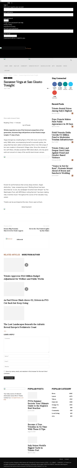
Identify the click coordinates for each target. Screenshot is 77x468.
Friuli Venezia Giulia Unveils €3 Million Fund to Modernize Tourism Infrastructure (62, 136)
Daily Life (16, 66)
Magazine (59, 66)
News (10, 66)
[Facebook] (8, 3)
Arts (53, 66)
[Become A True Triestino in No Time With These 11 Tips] (38, 418)
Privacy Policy (8, 24)
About (61, 459)
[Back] (11, 3)
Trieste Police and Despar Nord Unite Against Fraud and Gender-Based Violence (60, 153)
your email (7, 34)
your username (8, 12)
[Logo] (16, 59)
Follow (60, 82)
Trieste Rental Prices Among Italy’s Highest (62, 109)
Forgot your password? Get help (13, 22)
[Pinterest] (14, 217)
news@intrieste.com (17, 397)
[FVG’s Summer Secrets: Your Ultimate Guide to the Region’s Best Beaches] (38, 395)
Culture (15, 75)
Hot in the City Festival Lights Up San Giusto (39, 230)
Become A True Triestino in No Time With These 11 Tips (37, 426)
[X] (10, 217)
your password (8, 18)
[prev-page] (4, 331)
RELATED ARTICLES (12, 255)
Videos (65, 66)
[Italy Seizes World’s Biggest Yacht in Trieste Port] (38, 439)
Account (7, 70)
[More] (23, 217)
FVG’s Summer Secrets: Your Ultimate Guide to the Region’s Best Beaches (38, 404)
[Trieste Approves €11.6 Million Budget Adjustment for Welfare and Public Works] (26, 265)
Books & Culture (45, 66)
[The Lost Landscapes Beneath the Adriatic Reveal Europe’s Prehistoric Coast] (26, 313)
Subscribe (55, 90)
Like (54, 82)
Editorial (20, 239)
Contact (67, 459)
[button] (71, 60)
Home (6, 66)
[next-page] (5, 331)
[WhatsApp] (18, 217)
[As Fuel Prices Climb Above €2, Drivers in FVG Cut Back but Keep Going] (26, 289)
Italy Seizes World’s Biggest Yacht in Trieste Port (37, 447)
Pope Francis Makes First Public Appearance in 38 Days (62, 121)
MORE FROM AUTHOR (31, 255)
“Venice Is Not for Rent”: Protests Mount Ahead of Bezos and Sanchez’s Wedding (62, 169)
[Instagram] (9, 3)
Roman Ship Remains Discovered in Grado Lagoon (13, 230)
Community (24, 66)
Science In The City (34, 66)
